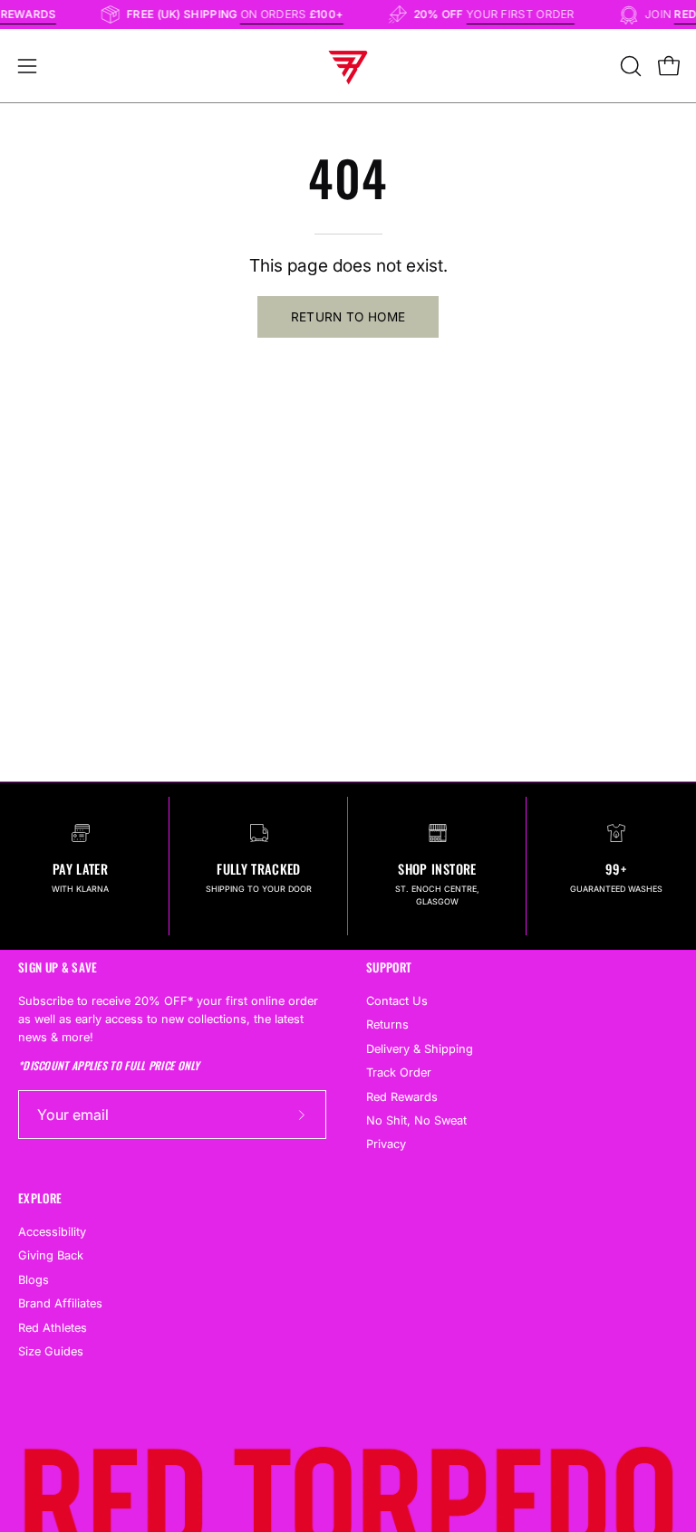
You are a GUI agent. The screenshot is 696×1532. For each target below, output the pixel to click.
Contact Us (397, 1001)
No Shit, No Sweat (416, 1120)
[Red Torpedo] (348, 66)
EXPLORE (40, 1198)
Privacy (386, 1145)
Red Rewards (402, 1097)
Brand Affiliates (60, 1303)
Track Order (398, 1072)
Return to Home (348, 317)
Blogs (33, 1280)
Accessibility (52, 1232)
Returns (387, 1025)
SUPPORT (388, 967)
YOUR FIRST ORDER (528, 14)
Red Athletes (52, 1328)
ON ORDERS (299, 14)
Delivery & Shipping (419, 1049)
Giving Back (50, 1255)
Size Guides (50, 1351)
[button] (629, 66)
